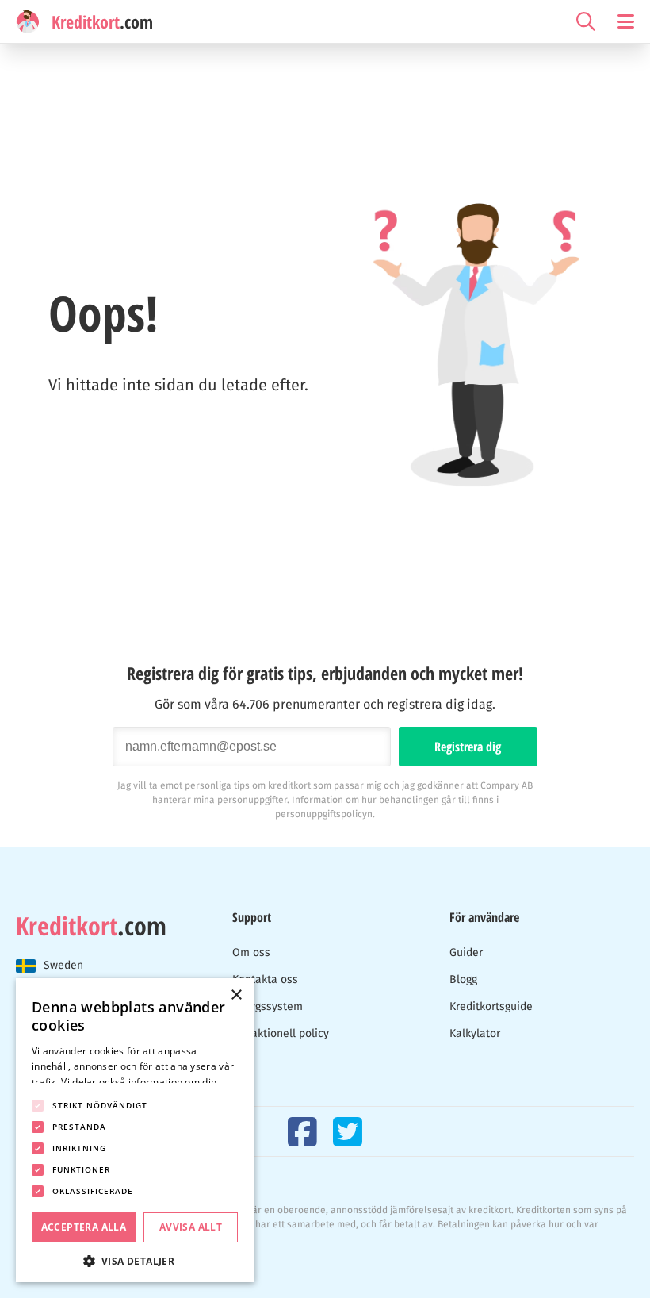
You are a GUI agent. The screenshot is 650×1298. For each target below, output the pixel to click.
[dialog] (135, 1130)
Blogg (463, 979)
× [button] (236, 995)
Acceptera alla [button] (84, 1227)
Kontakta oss (265, 979)
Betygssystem (267, 1006)
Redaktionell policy (280, 1033)
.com (91, 926)
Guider (466, 952)
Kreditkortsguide (491, 1006)
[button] (135, 1259)
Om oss (251, 952)
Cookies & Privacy (55, 1260)
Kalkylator (474, 1033)
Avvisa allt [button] (190, 1227)
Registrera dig (467, 746)
